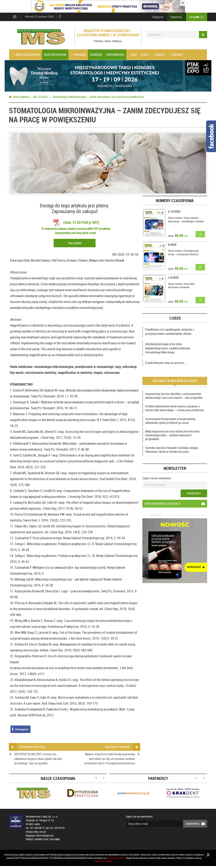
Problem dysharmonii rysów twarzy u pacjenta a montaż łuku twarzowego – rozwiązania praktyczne (174, 408)
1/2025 (175, 318)
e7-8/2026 (174, 211)
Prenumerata (115, 55)
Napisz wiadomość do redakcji (162, 503)
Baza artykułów (55, 55)
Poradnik (79, 55)
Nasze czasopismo (28, 55)
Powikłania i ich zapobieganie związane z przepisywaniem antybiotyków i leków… (169, 331)
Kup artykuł (74, 243)
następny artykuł (117, 747)
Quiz (134, 55)
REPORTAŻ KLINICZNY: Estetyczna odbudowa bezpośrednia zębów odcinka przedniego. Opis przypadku (38, 758)
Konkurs (96, 55)
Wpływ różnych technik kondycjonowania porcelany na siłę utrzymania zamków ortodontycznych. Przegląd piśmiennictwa (109, 758)
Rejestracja (176, 17)
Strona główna (21, 97)
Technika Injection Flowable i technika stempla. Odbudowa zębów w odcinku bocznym (172, 450)
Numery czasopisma (175, 200)
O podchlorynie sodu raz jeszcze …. (166, 363)
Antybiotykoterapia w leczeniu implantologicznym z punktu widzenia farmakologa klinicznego (167, 348)
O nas (144, 55)
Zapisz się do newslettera (156, 478)
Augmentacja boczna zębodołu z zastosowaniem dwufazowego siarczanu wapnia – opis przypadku (173, 396)
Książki (160, 55)
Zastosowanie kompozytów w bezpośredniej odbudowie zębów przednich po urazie (170, 421)
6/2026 (172, 244)
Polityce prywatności (116, 857)
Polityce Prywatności (103, 861)
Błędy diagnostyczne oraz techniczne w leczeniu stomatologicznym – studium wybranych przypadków (172, 435)
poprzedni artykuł (32, 747)
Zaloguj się (157, 17)
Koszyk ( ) (196, 17)
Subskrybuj (194, 493)
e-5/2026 (173, 277)
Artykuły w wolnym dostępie (175, 380)
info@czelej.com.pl (36, 832)
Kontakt (177, 55)
